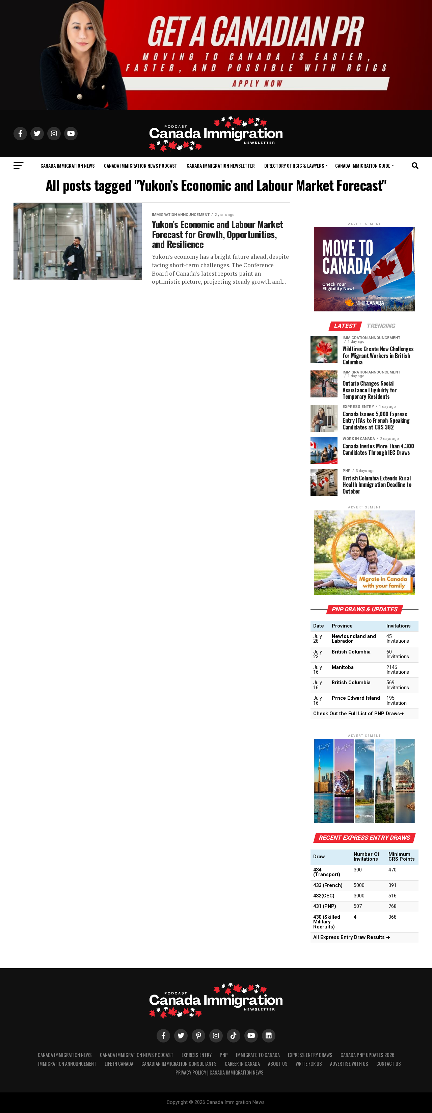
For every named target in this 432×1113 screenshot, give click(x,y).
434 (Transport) (326, 872)
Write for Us (309, 1063)
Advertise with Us (349, 1063)
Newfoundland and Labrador (354, 639)
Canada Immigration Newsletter (221, 165)
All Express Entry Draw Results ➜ (351, 937)
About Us (278, 1063)
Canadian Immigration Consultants (179, 1063)
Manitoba (343, 667)
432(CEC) (323, 896)
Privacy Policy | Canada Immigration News (220, 1072)
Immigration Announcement (67, 1063)
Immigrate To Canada (258, 1054)
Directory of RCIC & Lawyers (294, 165)
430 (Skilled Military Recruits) (326, 922)
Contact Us (388, 1063)
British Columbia (351, 652)
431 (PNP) (324, 906)
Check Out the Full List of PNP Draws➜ (358, 714)
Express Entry (197, 1054)
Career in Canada (242, 1063)
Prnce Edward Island (356, 698)
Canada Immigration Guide (362, 165)
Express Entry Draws (310, 1054)
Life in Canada (119, 1063)
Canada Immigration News (67, 165)
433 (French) (328, 885)
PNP (224, 1054)
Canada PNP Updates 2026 (367, 1054)
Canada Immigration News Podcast (140, 165)
